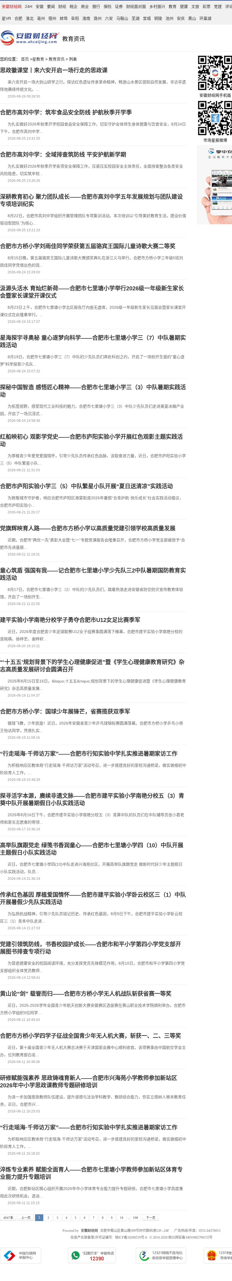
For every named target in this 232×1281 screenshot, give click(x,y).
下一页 (150, 1217)
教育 (173, 6)
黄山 (192, 18)
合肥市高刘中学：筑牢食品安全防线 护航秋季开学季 (66, 112)
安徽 (40, 6)
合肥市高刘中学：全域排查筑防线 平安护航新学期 (63, 155)
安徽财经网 (12, 6)
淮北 (30, 18)
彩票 (206, 6)
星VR (6, 18)
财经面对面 (136, 6)
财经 (62, 6)
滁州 (98, 18)
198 (135, 1217)
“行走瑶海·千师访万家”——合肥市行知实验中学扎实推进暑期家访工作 (88, 754)
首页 (25, 59)
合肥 (18, 18)
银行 (96, 6)
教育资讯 (57, 59)
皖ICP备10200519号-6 (131, 1237)
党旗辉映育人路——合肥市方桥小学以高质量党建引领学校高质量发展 (87, 528)
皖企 (74, 6)
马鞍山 (122, 18)
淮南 (86, 18)
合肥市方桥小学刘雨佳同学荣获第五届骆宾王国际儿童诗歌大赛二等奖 (87, 246)
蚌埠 (64, 18)
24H (28, 6)
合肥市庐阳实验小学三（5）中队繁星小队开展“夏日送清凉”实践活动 (86, 486)
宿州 (52, 18)
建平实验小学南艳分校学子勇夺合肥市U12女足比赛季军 (70, 620)
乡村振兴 (157, 6)
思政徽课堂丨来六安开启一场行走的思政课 (54, 70)
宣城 (147, 18)
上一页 (26, 1217)
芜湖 (135, 18)
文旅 (195, 6)
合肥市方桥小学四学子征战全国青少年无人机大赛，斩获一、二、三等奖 (90, 1036)
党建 (218, 6)
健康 (184, 6)
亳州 (41, 18)
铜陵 (158, 18)
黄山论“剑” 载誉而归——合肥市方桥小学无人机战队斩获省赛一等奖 (85, 994)
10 (121, 1217)
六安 (109, 18)
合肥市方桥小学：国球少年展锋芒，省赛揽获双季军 (65, 711)
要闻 (51, 6)
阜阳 (75, 18)
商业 (85, 6)
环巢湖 (205, 18)
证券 (119, 6)
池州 (169, 18)
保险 (107, 6)
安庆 (181, 18)
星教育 (38, 59)
